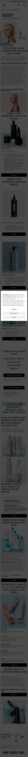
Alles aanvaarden (14, 313)
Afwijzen (14, 317)
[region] (14, 306)
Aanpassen (14, 309)
